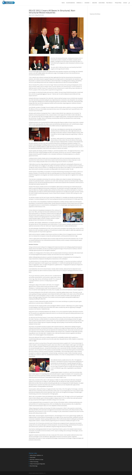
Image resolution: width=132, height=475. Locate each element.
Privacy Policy (118, 2)
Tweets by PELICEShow (95, 14)
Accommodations (70, 2)
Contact (125, 2)
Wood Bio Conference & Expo (36, 459)
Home (63, 2)
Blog (36, 15)
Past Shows (109, 2)
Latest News (102, 2)
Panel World (32, 457)
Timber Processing (34, 461)
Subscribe (94, 2)
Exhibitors (79, 2)
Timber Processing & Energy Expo (37, 463)
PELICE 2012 (41, 15)
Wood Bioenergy (33, 466)
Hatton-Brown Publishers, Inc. (36, 455)
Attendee (87, 2)
